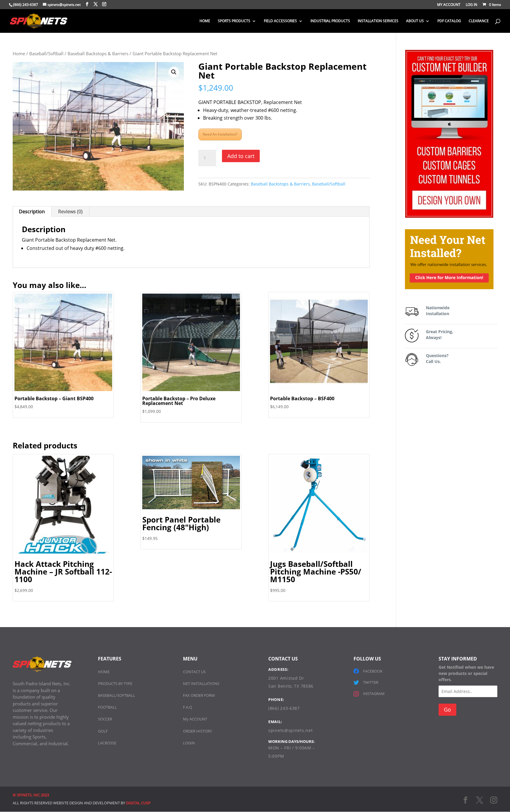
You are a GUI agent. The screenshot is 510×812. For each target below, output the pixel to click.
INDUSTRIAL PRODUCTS (330, 21)
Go (447, 709)
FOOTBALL (107, 707)
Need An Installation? (220, 134)
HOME (205, 21)
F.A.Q (187, 707)
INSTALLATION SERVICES (378, 21)
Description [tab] (32, 211)
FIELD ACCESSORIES (280, 21)
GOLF (103, 731)
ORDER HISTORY (197, 731)
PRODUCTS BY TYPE (115, 683)
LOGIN (189, 743)
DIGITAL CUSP (138, 803)
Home (19, 53)
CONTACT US (194, 671)
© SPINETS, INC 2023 (31, 795)
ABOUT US (415, 21)
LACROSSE (107, 743)
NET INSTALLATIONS (201, 683)
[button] (174, 72)
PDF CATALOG (449, 21)
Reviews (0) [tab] (70, 211)
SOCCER (105, 719)
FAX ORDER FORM (199, 695)
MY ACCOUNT (448, 5)
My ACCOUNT (195, 719)
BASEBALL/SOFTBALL (116, 695)
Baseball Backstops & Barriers (98, 53)
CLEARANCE (479, 21)
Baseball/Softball (46, 53)
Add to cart (240, 156)
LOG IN (471, 5)
